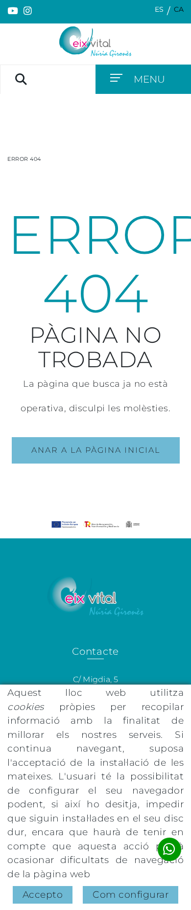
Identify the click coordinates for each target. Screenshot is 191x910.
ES (159, 9)
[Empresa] (95, 41)
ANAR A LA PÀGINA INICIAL (95, 450)
